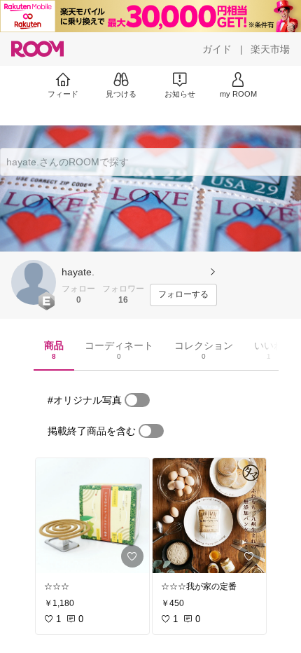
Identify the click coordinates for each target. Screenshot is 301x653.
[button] (33, 282)
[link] (92, 515)
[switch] (137, 400)
